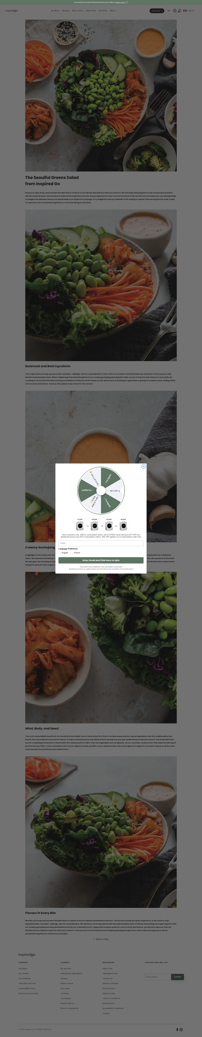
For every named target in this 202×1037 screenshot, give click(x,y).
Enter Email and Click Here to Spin (101, 560)
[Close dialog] (144, 466)
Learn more (120, 2)
